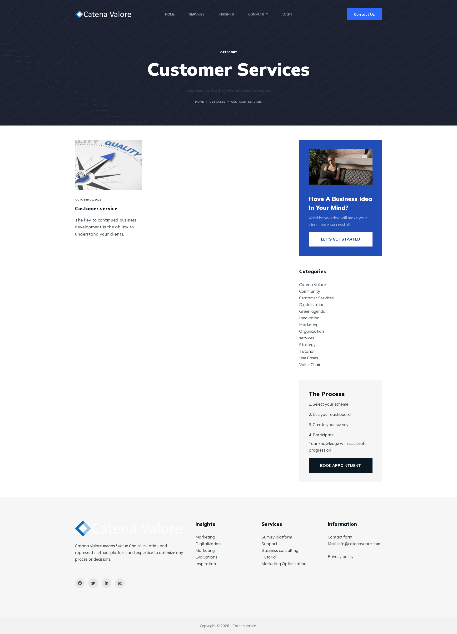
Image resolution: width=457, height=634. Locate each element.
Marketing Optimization (284, 563)
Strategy (307, 344)
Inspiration (205, 563)
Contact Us (364, 14)
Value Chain (310, 364)
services (306, 337)
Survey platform (277, 536)
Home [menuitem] (170, 14)
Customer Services (316, 297)
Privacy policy (340, 556)
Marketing (308, 324)
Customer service (96, 208)
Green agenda (312, 311)
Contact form (340, 536)
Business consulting (280, 550)
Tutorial (306, 351)
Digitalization (311, 304)
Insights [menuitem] (226, 14)
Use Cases (308, 357)
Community (309, 291)
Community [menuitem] (258, 14)
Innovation (309, 317)
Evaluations (206, 556)
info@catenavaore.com (358, 543)
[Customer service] (108, 165)
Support (269, 543)
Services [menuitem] (196, 14)
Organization (311, 331)
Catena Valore (312, 284)
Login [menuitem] (287, 14)
